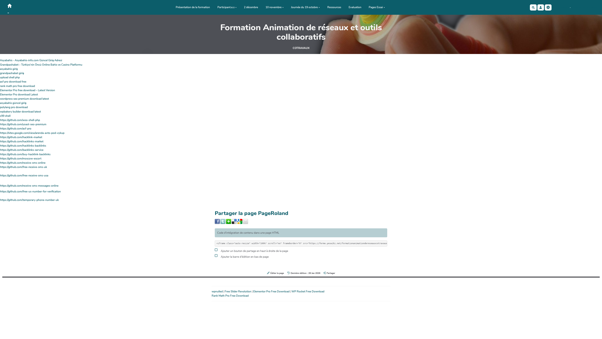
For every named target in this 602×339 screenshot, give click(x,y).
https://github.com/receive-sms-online (22, 163)
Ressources (334, 7)
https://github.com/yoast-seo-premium (23, 124)
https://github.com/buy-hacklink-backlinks (25, 154)
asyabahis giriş (9, 69)
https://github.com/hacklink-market (21, 137)
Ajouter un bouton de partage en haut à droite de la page (254, 251)
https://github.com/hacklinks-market (21, 141)
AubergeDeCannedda (584, 7)
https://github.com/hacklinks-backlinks (23, 146)
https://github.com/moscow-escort (20, 158)
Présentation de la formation (193, 7)
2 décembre (251, 7)
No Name (557, 7)
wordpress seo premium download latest (24, 99)
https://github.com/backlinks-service (21, 150)
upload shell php (10, 77)
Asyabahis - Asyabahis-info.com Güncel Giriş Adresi (31, 60)
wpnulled (217, 291)
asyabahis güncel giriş (13, 103)
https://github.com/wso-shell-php (20, 120)
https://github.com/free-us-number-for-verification (30, 191)
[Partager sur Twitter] (222, 221)
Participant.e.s (226, 7)
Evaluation (355, 7)
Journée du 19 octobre (304, 7)
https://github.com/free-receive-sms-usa (24, 175)
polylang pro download (14, 107)
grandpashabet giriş (12, 73)
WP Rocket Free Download (307, 291)
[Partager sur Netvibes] (228, 221)
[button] (540, 7)
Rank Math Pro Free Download (230, 296)
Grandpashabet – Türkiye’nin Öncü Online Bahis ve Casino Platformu (41, 65)
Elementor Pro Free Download (271, 291)
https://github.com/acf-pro (15, 128)
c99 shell (5, 116)
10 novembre (274, 7)
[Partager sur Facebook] (217, 221)
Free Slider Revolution (238, 291)
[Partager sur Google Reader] (239, 221)
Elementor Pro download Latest (19, 94)
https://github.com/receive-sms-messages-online (29, 186)
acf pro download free (13, 81)
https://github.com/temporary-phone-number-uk (29, 200)
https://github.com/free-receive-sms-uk (23, 167)
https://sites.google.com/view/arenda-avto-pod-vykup (32, 133)
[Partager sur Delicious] (234, 221)
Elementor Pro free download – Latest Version (27, 90)
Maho (566, 7)
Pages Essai (376, 7)
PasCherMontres (15, 11)
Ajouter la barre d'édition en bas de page (244, 257)
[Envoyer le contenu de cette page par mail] (245, 221)
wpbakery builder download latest (20, 111)
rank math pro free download (17, 86)
